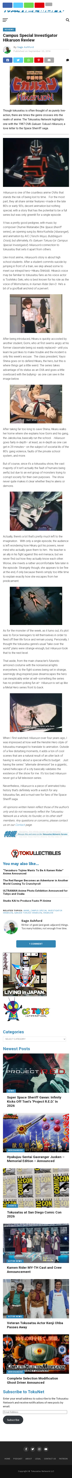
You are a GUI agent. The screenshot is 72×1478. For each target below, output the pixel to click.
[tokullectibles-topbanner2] (36, 857)
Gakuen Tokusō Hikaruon (28, 913)
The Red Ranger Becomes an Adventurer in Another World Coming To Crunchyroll (35, 882)
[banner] (25, 995)
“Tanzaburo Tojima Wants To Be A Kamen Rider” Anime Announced (33, 872)
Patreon (63, 1459)
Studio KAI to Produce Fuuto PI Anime (27, 900)
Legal (38, 1459)
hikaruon (48, 913)
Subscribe (13, 1419)
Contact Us (50, 1459)
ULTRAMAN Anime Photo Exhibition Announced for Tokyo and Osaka (35, 892)
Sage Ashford (25, 47)
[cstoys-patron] (28, 1022)
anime (26, 910)
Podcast (17, 1459)
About (29, 1459)
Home (7, 1459)
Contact (20, 824)
